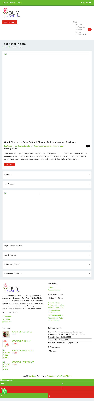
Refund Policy (53, 321)
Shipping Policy (54, 310)
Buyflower (32, 376)
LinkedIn (7, 322)
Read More (9, 164)
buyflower (8, 146)
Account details (54, 290)
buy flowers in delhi (22, 146)
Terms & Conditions (56, 308)
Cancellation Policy (55, 315)
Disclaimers (52, 313)
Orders (50, 287)
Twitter (7, 319)
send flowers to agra (55, 146)
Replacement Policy (56, 318)
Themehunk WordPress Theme (59, 376)
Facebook (7, 317)
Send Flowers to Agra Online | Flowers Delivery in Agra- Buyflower (40, 142)
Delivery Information (56, 305)
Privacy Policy (53, 302)
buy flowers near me (39, 146)
